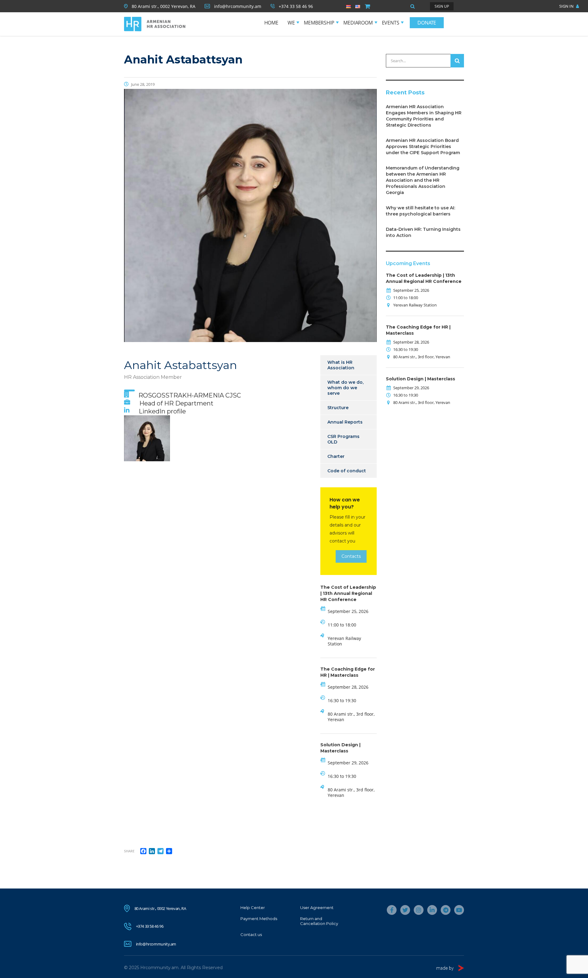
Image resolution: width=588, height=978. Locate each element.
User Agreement (317, 907)
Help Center (252, 907)
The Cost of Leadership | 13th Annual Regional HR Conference (348, 593)
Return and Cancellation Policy (319, 921)
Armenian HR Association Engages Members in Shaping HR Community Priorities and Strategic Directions (424, 116)
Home (271, 22)
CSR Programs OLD (343, 439)
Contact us (251, 934)
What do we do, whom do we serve (345, 387)
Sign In (567, 6)
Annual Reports (345, 422)
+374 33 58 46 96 (150, 926)
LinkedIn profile (162, 411)
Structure (338, 407)
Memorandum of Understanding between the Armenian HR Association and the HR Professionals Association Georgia (422, 180)
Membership (319, 22)
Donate (426, 22)
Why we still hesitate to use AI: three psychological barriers (420, 211)
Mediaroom (357, 22)
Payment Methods (258, 918)
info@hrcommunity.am (156, 944)
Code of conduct (346, 471)
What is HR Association (340, 365)
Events (390, 22)
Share (129, 851)
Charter (336, 456)
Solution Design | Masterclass (420, 379)
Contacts (351, 556)
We (291, 22)
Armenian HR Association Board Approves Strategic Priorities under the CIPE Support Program (423, 146)
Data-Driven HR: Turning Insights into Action (423, 232)
